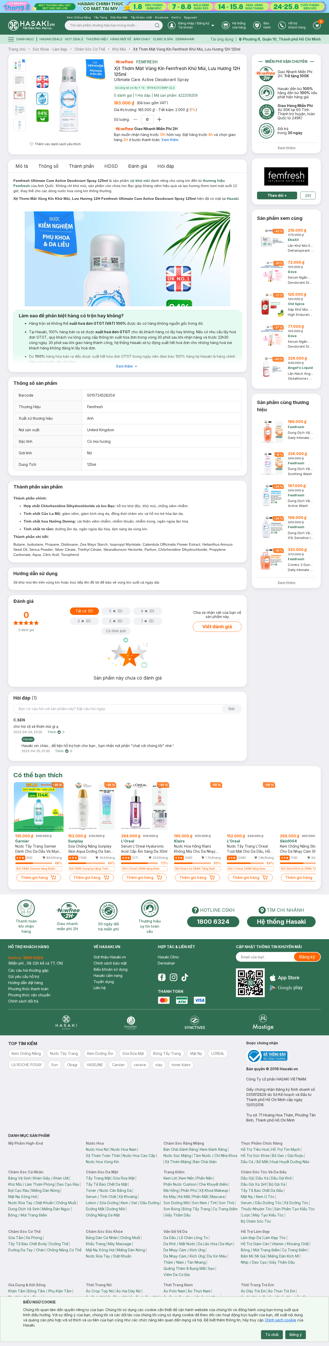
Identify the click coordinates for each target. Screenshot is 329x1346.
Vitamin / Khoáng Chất (290, 1244)
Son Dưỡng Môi (176, 1203)
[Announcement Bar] (164, 6)
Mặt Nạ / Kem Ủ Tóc (258, 1196)
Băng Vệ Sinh (19, 1178)
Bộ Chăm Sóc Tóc (256, 1221)
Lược (246, 1215)
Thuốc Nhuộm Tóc (256, 1209)
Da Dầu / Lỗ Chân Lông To (185, 1237)
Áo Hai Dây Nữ (128, 1291)
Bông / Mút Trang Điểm (27, 1215)
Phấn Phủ (189, 1190)
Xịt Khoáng (127, 1196)
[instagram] (173, 977)
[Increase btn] (159, 119)
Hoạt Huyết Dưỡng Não (289, 1162)
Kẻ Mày (169, 1196)
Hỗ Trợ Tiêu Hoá (255, 1149)
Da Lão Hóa (207, 1244)
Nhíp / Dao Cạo (254, 1262)
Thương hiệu (97, 39)
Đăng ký (307, 956)
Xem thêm (169, 139)
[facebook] (162, 977)
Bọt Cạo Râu (18, 1190)
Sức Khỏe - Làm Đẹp (50, 49)
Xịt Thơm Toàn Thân (103, 1155)
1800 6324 (213, 921)
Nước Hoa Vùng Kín (102, 1162)
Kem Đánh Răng (213, 1149)
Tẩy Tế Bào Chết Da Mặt (106, 1184)
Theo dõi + (277, 195)
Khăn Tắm (16, 1291)
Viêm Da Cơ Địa (176, 1274)
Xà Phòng (34, 1237)
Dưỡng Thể (58, 1244)
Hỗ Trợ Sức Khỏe (255, 1155)
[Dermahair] (130, 1022)
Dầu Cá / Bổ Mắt (254, 1162)
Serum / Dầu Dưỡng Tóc (261, 1203)
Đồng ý (295, 1334)
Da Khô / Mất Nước (179, 1244)
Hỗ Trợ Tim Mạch (285, 1149)
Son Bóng (171, 1209)
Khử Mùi (119, 49)
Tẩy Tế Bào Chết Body (27, 1244)
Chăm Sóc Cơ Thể (90, 49)
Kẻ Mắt (184, 1196)
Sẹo (211, 1268)
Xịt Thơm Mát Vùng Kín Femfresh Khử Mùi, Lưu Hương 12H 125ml (186, 49)
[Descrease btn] (135, 119)
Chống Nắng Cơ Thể (64, 1250)
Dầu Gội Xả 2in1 (254, 1184)
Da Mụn (226, 1244)
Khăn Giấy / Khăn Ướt (51, 1178)
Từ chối (272, 1334)
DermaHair (185, 39)
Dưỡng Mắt (95, 1209)
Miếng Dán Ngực (56, 1209)
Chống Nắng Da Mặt (103, 1215)
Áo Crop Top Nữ (100, 1291)
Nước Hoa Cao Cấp (139, 1155)
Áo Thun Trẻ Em (281, 1291)
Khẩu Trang (95, 1244)
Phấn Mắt (200, 1196)
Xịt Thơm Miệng (178, 1162)
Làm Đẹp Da (251, 1237)
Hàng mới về (120, 39)
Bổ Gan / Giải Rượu (287, 1155)
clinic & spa (163, 39)
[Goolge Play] (286, 987)
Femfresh (147, 61)
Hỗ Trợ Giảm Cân (255, 1244)
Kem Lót (170, 1178)
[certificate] (283, 1056)
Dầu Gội (247, 1178)
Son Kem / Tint (204, 1203)
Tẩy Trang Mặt (98, 1178)
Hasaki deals (51, 39)
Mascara (217, 1196)
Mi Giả (260, 1256)
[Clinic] (66, 1022)
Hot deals (74, 39)
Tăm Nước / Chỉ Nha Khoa (215, 1155)
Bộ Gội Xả (277, 1184)
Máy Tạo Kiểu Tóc (268, 1215)
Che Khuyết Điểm (213, 1184)
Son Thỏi (226, 1203)
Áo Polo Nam (174, 1291)
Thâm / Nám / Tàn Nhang (184, 1262)
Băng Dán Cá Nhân (102, 1237)
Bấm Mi (247, 1256)
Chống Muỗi (66, 1203)
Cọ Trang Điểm (225, 1209)
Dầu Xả (262, 1178)
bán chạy (142, 39)
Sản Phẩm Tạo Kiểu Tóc (294, 1209)
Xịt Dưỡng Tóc (296, 1203)
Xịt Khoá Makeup (213, 1190)
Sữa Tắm (15, 1237)
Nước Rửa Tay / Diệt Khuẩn (31, 1203)
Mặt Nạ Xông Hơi (22, 1196)
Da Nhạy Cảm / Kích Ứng (184, 1250)
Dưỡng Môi (116, 1209)
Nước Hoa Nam (123, 1149)
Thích (51, 732)
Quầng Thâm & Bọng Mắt (184, 1268)
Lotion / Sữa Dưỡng (102, 1203)
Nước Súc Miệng (177, 1155)
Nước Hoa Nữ (97, 1149)
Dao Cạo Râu (68, 1184)
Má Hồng (171, 1190)
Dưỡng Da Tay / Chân (26, 1250)
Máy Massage (119, 1244)
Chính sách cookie (280, 1320)
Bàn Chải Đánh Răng (180, 1149)
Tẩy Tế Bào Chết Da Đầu (262, 1190)
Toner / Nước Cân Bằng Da (109, 1190)
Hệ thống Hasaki (281, 921)
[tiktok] (184, 977)
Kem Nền (186, 1178)
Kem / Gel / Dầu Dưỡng (140, 1203)
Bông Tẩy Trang (196, 1209)
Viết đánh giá (217, 626)
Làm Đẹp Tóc (274, 1237)
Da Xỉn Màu (216, 1256)
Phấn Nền (204, 1178)
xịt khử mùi (140, 181)
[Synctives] (195, 1022)
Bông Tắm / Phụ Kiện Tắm (49, 1291)
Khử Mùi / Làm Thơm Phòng (31, 1184)
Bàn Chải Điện (205, 1162)
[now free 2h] (123, 61)
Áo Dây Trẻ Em (253, 1291)
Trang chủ (16, 49)
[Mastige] (263, 1022)
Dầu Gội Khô (281, 1178)
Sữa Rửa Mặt (124, 1178)
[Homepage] (31, 25)
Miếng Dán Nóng (45, 1190)
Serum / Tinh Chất (101, 1196)
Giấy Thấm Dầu (177, 1215)
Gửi (231, 708)
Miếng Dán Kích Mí (283, 1256)
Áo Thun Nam (199, 1291)
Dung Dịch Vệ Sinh (24, 1209)
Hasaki (233, 199)
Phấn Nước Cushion (180, 1184)
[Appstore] (286, 977)
